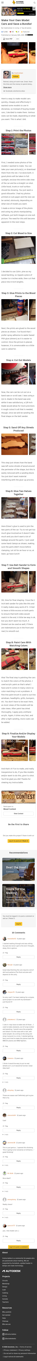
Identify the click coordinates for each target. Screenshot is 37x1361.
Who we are (6, 1324)
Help (4, 1318)
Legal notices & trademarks (13, 1357)
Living (17, 28)
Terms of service (26, 1347)
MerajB (9, 965)
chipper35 (11, 992)
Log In (18, 924)
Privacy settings (24, 1350)
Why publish (6, 1312)
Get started (6, 1315)
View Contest (18, 813)
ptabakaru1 (11, 1020)
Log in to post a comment (18, 1247)
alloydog (10, 1090)
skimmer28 (11, 1143)
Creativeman (8, 28)
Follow (15, 76)
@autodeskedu (10, 1338)
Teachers (5, 1302)
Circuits (5, 1281)
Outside (5, 1299)
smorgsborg (11, 1200)
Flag (6, 953)
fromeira (10, 1058)
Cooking (5, 1293)
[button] (2, 3)
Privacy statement (10, 1350)
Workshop (5, 1284)
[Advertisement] (18, 11)
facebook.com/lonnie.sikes (15, 91)
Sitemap (5, 1321)
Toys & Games (26, 28)
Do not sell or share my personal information (20, 1353)
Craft (4, 1290)
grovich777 (11, 1226)
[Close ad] (34, 8)
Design (4, 1287)
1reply (6, 1082)
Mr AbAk (10, 1173)
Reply (19, 957)
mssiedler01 (11, 939)
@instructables (10, 1334)
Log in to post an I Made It (18, 841)
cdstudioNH (11, 1115)
